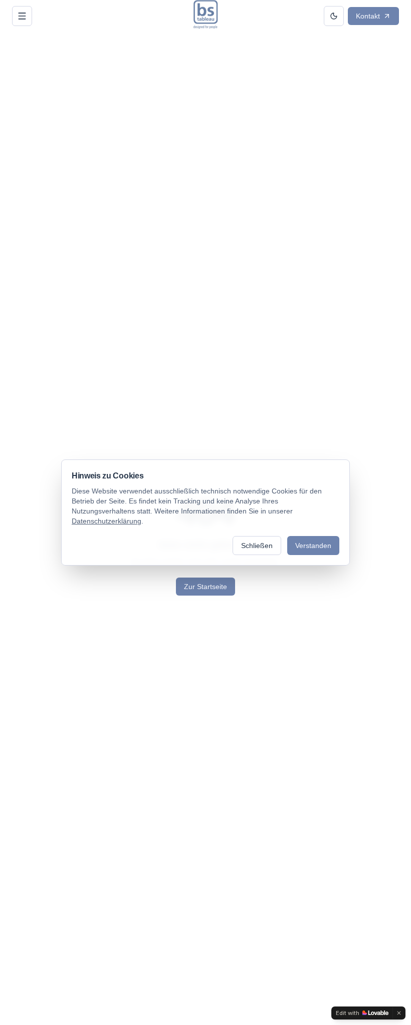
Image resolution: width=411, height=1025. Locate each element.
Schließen (257, 546)
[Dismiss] (399, 1013)
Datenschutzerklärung (106, 521)
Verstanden (313, 546)
